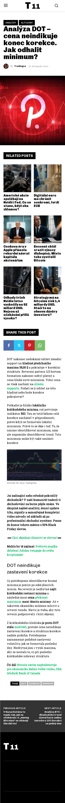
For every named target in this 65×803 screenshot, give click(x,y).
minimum (47, 683)
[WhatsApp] (40, 345)
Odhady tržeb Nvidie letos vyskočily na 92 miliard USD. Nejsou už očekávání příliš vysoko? (16, 308)
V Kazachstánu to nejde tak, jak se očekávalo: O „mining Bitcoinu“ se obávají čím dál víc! (16, 717)
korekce (34, 683)
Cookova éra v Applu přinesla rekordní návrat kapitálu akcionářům (16, 253)
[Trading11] (6, 66)
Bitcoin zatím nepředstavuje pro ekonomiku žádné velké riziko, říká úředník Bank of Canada (34, 669)
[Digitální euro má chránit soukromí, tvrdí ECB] (48, 178)
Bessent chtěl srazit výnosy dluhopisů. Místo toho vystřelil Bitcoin (47, 253)
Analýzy (11, 22)
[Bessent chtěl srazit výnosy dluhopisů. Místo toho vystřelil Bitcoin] (48, 229)
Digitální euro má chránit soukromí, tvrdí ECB (46, 201)
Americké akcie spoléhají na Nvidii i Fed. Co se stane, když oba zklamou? (17, 202)
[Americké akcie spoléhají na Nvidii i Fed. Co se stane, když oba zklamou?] (17, 178)
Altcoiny (27, 22)
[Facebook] (8, 345)
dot (23, 683)
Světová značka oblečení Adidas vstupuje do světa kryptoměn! (32, 550)
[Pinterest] (29, 345)
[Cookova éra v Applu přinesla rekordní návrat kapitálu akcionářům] (17, 229)
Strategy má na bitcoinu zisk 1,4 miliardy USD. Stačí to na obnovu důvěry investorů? (47, 306)
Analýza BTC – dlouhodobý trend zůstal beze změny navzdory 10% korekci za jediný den (48, 717)
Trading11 (20, 66)
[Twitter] (19, 345)
